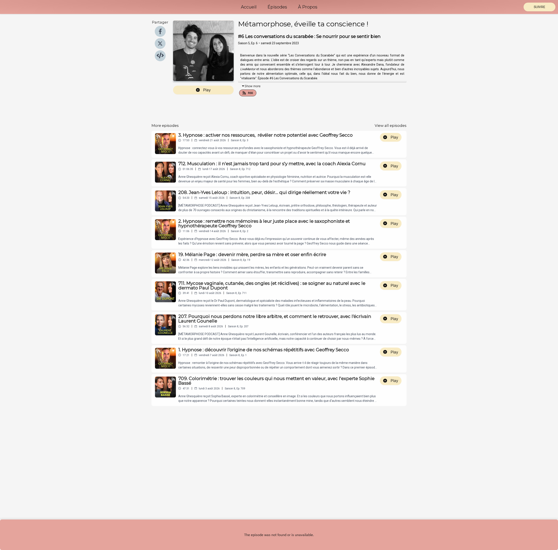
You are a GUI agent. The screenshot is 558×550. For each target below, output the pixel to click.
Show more (252, 86)
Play (207, 90)
